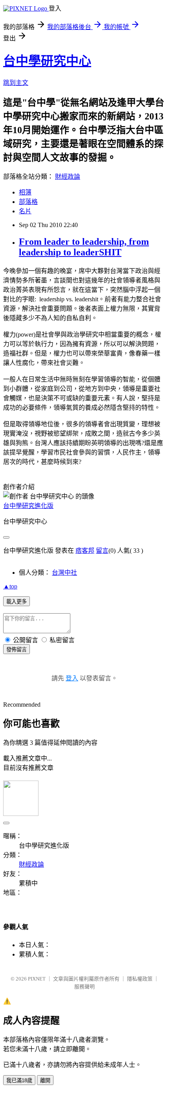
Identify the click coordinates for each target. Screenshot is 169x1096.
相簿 (25, 192)
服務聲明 (84, 987)
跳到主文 (15, 82)
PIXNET (37, 979)
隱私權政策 (139, 979)
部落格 (28, 201)
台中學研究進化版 (28, 505)
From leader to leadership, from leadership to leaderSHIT (84, 246)
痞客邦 (84, 550)
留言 (102, 550)
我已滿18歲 (19, 1080)
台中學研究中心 (47, 61)
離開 (45, 1080)
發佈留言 (16, 649)
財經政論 (67, 176)
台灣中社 (64, 572)
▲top (10, 586)
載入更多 (16, 602)
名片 (25, 211)
